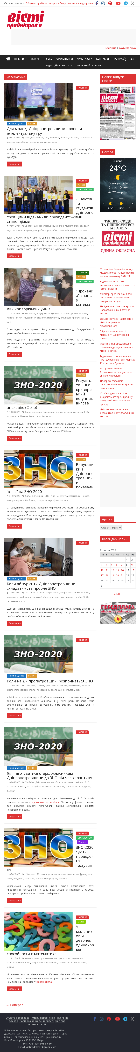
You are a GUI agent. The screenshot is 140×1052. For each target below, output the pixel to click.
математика (86, 137)
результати (68, 689)
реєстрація (56, 689)
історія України (68, 592)
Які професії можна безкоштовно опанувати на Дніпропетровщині (116, 372)
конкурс (59, 225)
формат (11, 791)
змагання (54, 137)
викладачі (30, 313)
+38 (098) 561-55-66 (40, 1043)
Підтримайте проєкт (89, 65)
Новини (19, 58)
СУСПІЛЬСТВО (85, 189)
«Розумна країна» (34, 137)
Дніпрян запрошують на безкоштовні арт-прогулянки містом (117, 413)
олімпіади (66, 317)
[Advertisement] (73, 37)
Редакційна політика (58, 65)
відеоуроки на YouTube (46, 802)
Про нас (118, 58)
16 (132, 570)
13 (117, 570)
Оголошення (64, 58)
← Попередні (16, 1005)
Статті (35, 58)
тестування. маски (16, 601)
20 (117, 575)
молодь (11, 142)
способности (50, 962)
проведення (43, 689)
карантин (62, 685)
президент (31, 230)
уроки (87, 786)
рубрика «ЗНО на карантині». (49, 786)
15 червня (30, 874)
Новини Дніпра (16, 123)
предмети (42, 500)
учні (9, 322)
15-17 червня (32, 592)
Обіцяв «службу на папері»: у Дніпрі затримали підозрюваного (62, 3)
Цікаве (81, 921)
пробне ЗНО (81, 597)
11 (107, 570)
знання (64, 137)
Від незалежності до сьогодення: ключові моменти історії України (117, 285)
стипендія (64, 230)
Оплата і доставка (17, 1017)
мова (9, 597)
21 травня (42, 874)
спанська (29, 878)
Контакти (102, 58)
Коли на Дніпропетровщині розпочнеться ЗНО (50, 680)
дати (42, 592)
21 (122, 575)
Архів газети (84, 58)
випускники (38, 496)
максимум (62, 496)
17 (102, 575)
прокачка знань (80, 317)
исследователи (75, 958)
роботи (42, 230)
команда (73, 137)
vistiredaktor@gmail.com (41, 1047)
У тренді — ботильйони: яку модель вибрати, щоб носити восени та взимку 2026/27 (117, 272)
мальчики (12, 962)
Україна (82, 842)
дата (48, 685)
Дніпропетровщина (44, 225)
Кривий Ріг (12, 317)
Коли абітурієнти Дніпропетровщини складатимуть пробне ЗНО (41, 586)
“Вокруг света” (44, 981)
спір (51, 416)
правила (69, 597)
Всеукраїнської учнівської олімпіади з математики (62, 313)
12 (112, 570)
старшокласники (74, 786)
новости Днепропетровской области (32, 597)
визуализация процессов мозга (41, 958)
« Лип (117, 593)
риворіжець (42, 416)
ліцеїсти (69, 225)
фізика (83, 230)
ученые (10, 967)
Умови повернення (43, 1017)
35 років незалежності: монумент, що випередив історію (115, 335)
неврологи (37, 962)
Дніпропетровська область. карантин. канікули (59, 782)
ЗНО (85, 412)
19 (112, 575)
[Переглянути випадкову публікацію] (132, 58)
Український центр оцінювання (51, 878)
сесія (78, 689)
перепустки (58, 597)
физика (64, 500)
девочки (63, 958)
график (40, 685)
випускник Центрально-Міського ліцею (51, 412)
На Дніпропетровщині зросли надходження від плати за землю (117, 310)
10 (102, 570)
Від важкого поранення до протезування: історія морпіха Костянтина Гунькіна (117, 359)
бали (27, 412)
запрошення (52, 592)
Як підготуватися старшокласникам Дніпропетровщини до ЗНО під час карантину (49, 775)
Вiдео (48, 58)
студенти (74, 230)
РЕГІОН (31, 123)
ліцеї (53, 496)
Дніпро (29, 225)
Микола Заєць (27, 416)
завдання (77, 412)
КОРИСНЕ (82, 272)
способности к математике (72, 962)
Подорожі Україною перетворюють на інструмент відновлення (117, 384)
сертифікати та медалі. (27, 142)
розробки (52, 230)
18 (107, 575)
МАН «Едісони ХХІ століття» (32, 317)
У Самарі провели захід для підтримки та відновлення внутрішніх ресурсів (116, 297)
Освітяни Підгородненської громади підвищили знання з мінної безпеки (116, 347)
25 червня (30, 685)
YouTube (29, 782)
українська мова (48, 142)
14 (122, 570)
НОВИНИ (82, 87)
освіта (30, 786)
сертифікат (53, 500)
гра (46, 137)
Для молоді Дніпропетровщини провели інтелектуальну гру (44, 131)
